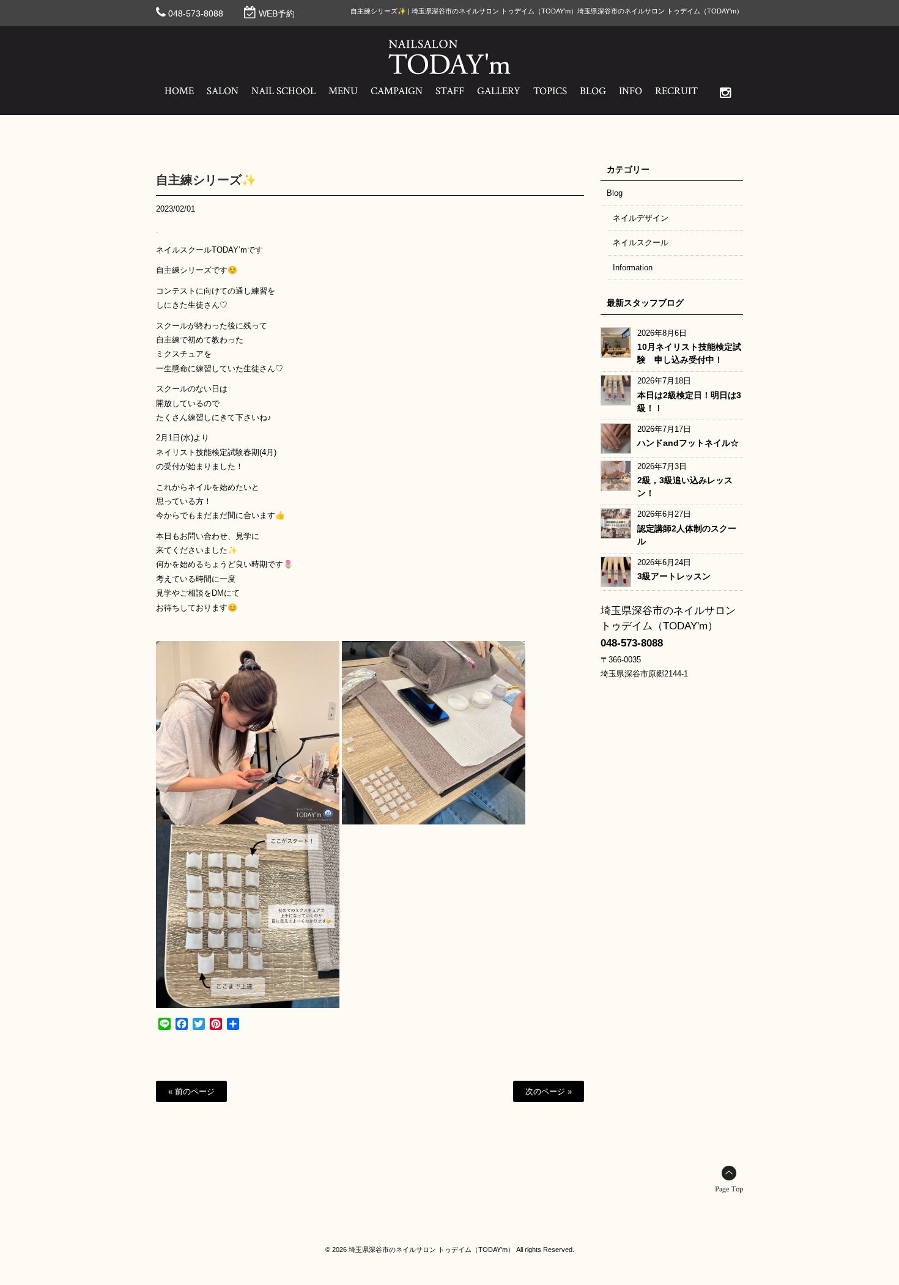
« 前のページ (191, 1091)
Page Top (729, 1189)
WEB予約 (277, 13)
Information (633, 267)
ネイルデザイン (640, 218)
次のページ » (548, 1091)
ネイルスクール (640, 242)
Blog (615, 193)
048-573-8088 (195, 13)
